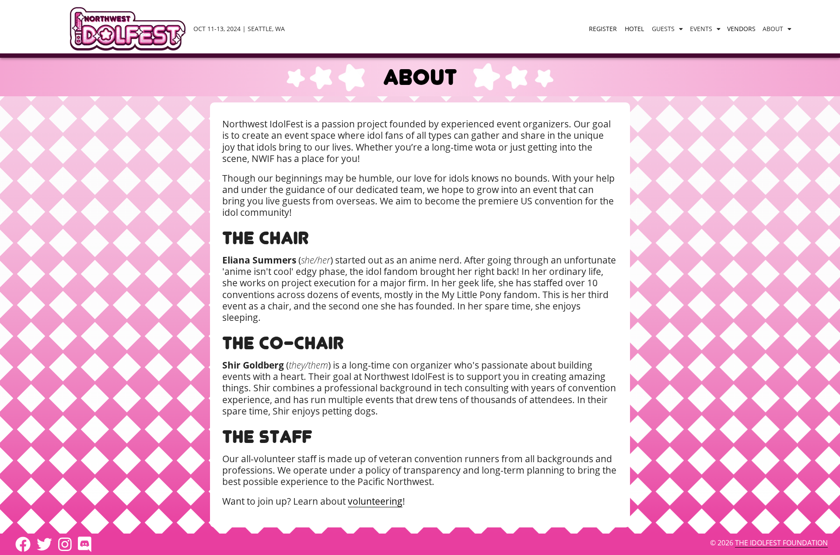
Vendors (741, 29)
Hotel (634, 29)
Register (603, 29)
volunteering (375, 501)
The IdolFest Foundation (781, 543)
